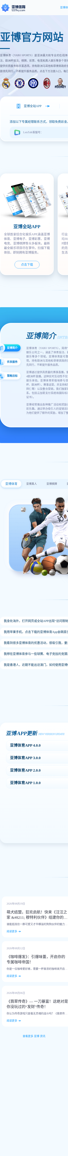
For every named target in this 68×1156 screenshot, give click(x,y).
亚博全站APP (33, 106)
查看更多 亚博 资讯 (34, 1036)
